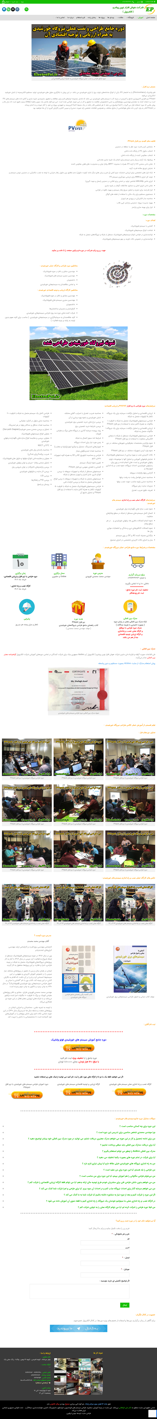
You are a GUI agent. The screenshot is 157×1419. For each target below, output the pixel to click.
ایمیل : (125, 1258)
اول (128, 1239)
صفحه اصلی (150, 17)
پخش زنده (92, 17)
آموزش (140, 17)
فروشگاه (131, 17)
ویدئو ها (110, 17)
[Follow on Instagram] (17, 9)
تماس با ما (61, 17)
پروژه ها (102, 17)
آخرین (127, 1248)
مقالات (120, 17)
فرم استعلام (80, 17)
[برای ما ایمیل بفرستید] (13, 9)
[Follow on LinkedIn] (4, 9)
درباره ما (70, 17)
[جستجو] (26, 9)
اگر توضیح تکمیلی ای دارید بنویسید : (114, 1281)
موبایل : (125, 1269)
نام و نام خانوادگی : (120, 1234)
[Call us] (9, 9)
